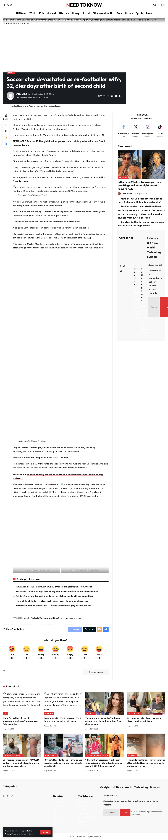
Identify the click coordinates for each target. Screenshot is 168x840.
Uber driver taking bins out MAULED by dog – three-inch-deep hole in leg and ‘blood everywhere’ (21, 762)
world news (77, 618)
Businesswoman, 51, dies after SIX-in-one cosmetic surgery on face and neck (54, 605)
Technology (154, 252)
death (27, 618)
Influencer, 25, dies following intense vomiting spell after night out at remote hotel (140, 185)
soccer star (21, 115)
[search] (149, 5)
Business (152, 256)
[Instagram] (11, 5)
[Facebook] (4, 5)
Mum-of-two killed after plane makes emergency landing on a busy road (52, 601)
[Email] (116, 96)
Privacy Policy (11, 834)
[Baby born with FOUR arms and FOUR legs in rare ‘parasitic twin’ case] (63, 703)
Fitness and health (97, 755)
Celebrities (134, 714)
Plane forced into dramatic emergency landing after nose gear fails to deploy (20, 721)
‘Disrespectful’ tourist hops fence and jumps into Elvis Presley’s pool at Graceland (57, 591)
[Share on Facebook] (108, 96)
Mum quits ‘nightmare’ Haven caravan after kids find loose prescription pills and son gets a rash (146, 762)
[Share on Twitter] (112, 96)
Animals (8, 755)
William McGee (23, 94)
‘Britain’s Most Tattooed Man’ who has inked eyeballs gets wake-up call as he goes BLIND (63, 762)
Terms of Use (26, 834)
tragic (68, 618)
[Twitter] (8, 5)
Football (34, 618)
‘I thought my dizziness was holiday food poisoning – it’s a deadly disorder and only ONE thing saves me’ (104, 762)
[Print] (120, 96)
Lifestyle (152, 238)
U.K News (152, 242)
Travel (132, 755)
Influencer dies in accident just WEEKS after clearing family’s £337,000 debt (54, 586)
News (18, 755)
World (11, 73)
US (5, 714)
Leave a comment (97, 672)
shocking (53, 618)
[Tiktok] (159, 130)
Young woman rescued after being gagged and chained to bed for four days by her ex (103, 721)
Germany (43, 618)
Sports (61, 618)
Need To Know (84, 5)
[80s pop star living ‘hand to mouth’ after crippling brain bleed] (146, 703)
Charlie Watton (128, 194)
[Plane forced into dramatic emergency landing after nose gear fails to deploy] (22, 703)
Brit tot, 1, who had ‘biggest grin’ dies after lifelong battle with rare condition (54, 596)
